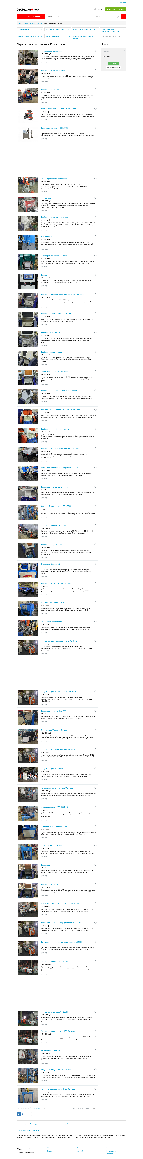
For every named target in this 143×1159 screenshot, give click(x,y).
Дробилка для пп (48, 865)
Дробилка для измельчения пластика (56, 583)
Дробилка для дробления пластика (55, 429)
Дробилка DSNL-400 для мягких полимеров (59, 391)
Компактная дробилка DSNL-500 (54, 371)
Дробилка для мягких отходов (53, 70)
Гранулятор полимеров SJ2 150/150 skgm (58, 1031)
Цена (106, 51)
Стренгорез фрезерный (50, 564)
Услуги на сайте (120, 2)
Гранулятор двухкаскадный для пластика (58, 749)
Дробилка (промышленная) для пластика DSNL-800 (62, 294)
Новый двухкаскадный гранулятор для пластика (61, 903)
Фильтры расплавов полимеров (54, 179)
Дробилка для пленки (49, 884)
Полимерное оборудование (50, 1124)
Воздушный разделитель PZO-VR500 (56, 506)
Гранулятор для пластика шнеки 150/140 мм (59, 641)
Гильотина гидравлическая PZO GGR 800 (58, 1089)
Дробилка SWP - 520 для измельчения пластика (60, 410)
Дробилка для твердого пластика (54, 487)
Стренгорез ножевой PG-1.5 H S (54, 256)
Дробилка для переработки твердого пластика (60, 448)
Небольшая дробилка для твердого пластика (59, 468)
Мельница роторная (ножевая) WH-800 (57, 788)
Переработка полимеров (70, 1124)
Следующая (37, 1108)
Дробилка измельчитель (50, 333)
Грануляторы (46, 198)
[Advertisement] (57, 159)
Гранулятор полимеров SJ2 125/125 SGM (58, 525)
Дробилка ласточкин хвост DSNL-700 (56, 313)
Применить (114, 63)
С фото (108, 56)
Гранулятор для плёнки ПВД (52, 769)
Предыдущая (24, 1108)
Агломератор (46, 236)
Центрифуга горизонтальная (52, 602)
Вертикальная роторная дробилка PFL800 (58, 109)
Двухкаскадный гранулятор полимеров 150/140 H (61, 942)
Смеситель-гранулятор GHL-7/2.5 (54, 128)
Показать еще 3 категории (110, 36)
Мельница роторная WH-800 (52, 1050)
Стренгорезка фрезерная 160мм (54, 826)
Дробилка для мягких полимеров (54, 217)
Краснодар (35, 1130)
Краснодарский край (23, 1130)
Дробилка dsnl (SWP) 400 (51, 545)
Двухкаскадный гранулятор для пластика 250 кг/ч (61, 923)
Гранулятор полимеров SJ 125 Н (54, 961)
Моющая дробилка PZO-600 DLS (54, 807)
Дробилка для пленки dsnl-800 (53, 711)
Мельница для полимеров (51, 51)
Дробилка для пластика (50, 90)
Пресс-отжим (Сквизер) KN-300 (54, 730)
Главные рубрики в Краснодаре (27, 1124)
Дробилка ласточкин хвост (51, 352)
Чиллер (44, 275)
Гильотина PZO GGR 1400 (51, 846)
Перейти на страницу (81, 1108)
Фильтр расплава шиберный (52, 622)
